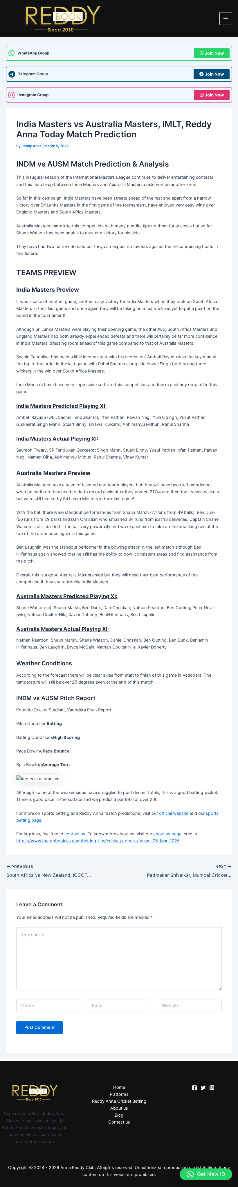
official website (173, 813)
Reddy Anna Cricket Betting (119, 1101)
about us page (167, 834)
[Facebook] (194, 1087)
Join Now (214, 53)
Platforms (119, 1094)
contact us (74, 834)
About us (119, 1108)
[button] (206, 1174)
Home (119, 1087)
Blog (119, 1115)
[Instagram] (211, 1087)
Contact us (119, 1122)
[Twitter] (203, 1087)
